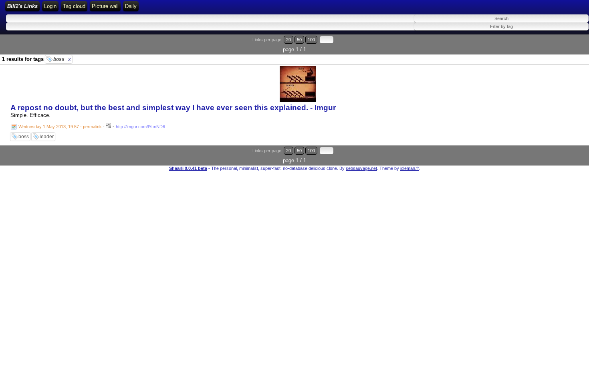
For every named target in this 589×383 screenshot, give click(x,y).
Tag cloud (74, 6)
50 (299, 39)
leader (47, 136)
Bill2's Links (22, 6)
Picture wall (105, 6)
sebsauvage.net (361, 168)
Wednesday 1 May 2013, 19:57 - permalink (60, 126)
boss (62, 59)
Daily (131, 6)
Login (50, 6)
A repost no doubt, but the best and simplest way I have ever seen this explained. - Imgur (173, 107)
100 (311, 39)
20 (288, 39)
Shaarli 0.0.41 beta (188, 168)
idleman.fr (409, 168)
